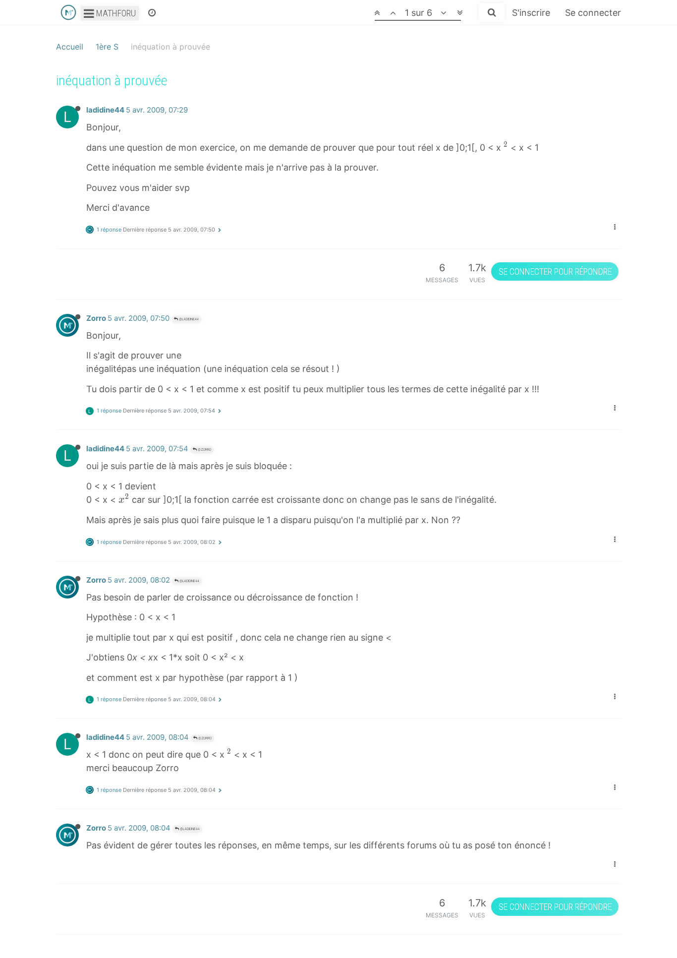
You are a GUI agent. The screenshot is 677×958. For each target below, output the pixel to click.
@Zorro (204, 449)
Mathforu (115, 13)
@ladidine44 (188, 319)
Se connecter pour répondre (555, 271)
